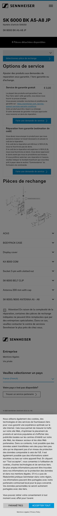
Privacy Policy (35, 512)
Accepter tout (41, 505)
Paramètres (15, 505)
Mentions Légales (23, 512)
